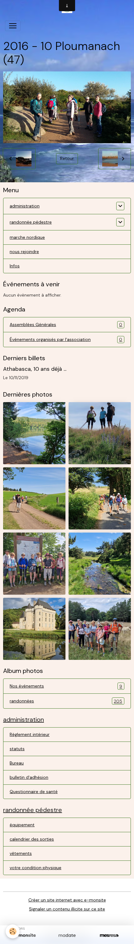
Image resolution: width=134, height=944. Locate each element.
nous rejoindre (24, 251)
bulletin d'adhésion (29, 777)
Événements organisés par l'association (66, 340)
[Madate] (66, 935)
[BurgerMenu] (13, 25)
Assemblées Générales (66, 325)
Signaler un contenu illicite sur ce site (67, 909)
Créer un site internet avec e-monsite (67, 900)
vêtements (21, 853)
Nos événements (66, 686)
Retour (67, 158)
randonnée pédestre (31, 222)
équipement (22, 825)
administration (25, 206)
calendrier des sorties (32, 839)
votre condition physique (35, 867)
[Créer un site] (24, 935)
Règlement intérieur (30, 734)
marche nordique (27, 237)
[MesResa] (109, 935)
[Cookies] (13, 931)
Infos (15, 266)
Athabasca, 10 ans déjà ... (34, 368)
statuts (17, 748)
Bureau (17, 763)
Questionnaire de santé (34, 791)
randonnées (66, 701)
